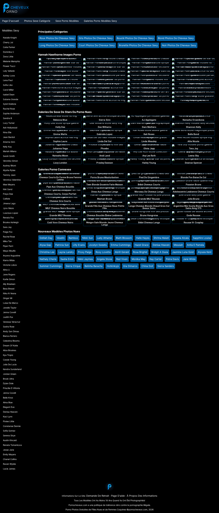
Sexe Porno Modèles (67, 20)
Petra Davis (172, 259)
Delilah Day (46, 237)
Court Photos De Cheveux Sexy (97, 45)
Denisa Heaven (161, 244)
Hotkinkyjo (113, 266)
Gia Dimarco (130, 266)
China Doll (147, 266)
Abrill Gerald (122, 252)
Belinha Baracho (94, 266)
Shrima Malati (161, 237)
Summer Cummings (51, 266)
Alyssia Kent (204, 252)
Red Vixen (122, 259)
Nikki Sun (87, 237)
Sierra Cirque (73, 266)
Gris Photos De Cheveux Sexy (96, 38)
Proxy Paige (84, 252)
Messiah (178, 244)
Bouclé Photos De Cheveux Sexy (135, 38)
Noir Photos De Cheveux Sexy (179, 45)
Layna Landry (66, 252)
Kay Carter (156, 259)
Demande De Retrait (97, 495)
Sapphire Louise (202, 237)
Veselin (61, 237)
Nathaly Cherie (48, 259)
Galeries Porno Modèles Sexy (100, 20)
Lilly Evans (79, 244)
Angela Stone (104, 259)
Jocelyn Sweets (98, 244)
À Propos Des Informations (142, 495)
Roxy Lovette (103, 252)
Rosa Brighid (140, 252)
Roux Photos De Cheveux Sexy (57, 38)
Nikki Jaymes (85, 259)
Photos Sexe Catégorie (37, 20)
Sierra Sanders (165, 266)
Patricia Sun (62, 244)
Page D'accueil (10, 20)
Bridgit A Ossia (159, 252)
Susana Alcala (181, 237)
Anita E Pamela (195, 244)
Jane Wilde (189, 259)
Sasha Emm (67, 259)
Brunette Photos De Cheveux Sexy (138, 45)
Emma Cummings (121, 244)
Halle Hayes (142, 237)
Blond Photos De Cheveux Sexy (176, 38)
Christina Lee (47, 252)
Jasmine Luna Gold (183, 252)
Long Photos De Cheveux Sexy (57, 45)
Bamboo (73, 237)
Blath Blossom (124, 237)
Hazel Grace (142, 244)
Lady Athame (104, 237)
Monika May (138, 259)
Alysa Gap (45, 244)
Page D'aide (118, 495)
